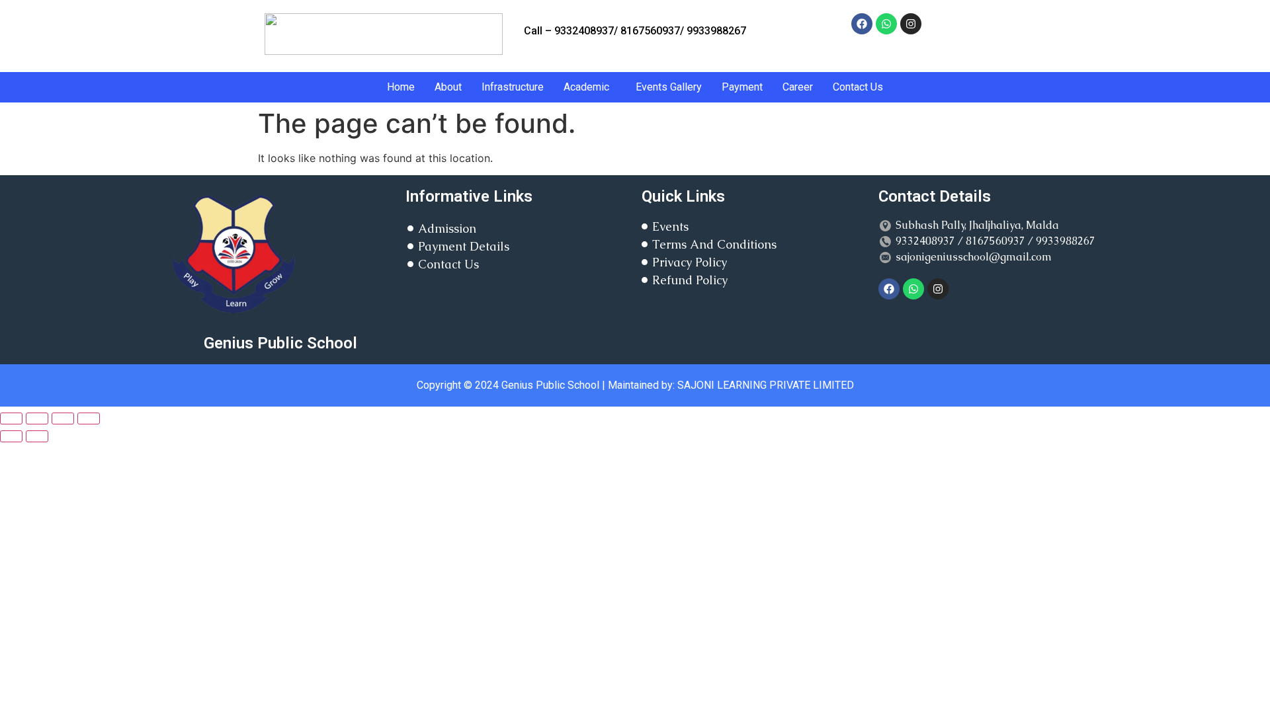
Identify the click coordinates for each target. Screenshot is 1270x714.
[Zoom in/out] (11, 418)
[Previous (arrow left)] (11, 436)
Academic (586, 87)
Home (401, 87)
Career (798, 87)
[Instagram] (910, 23)
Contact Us (858, 87)
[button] (590, 87)
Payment (742, 87)
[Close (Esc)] (88, 418)
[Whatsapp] (886, 23)
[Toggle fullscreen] (37, 418)
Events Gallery (669, 87)
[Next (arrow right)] (37, 436)
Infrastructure (513, 87)
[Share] (63, 418)
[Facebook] (861, 23)
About (448, 87)
